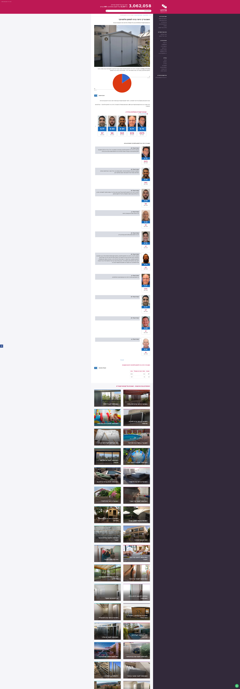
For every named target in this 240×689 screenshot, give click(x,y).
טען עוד (122, 360)
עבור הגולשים (164, 34)
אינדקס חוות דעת (163, 24)
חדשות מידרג (164, 46)
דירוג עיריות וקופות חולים (161, 77)
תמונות (165, 25)
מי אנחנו (165, 42)
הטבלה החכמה (102, 368)
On (95, 95)
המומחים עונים (163, 67)
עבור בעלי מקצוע (163, 36)
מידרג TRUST (163, 51)
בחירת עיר (142, 114)
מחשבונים (164, 65)
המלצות (165, 62)
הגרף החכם (101, 95)
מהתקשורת (164, 44)
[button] (95, 126)
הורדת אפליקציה (163, 20)
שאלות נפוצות (163, 50)
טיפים (165, 60)
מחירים (165, 63)
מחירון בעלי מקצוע (162, 27)
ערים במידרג (164, 22)
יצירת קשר (164, 48)
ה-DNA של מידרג (163, 53)
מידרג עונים (164, 69)
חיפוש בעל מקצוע (163, 18)
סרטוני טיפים (164, 71)
